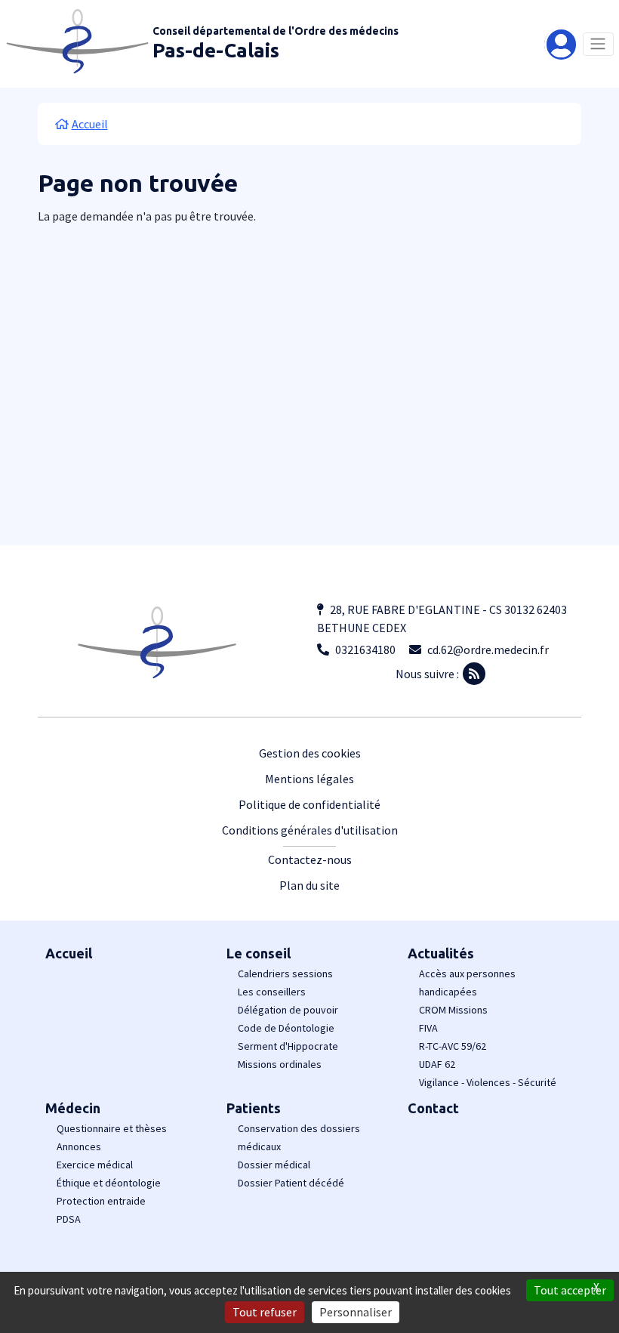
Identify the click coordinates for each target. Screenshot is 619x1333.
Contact (433, 1107)
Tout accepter (570, 1290)
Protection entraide (101, 1201)
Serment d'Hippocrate (288, 1046)
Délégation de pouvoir (288, 1010)
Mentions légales (309, 778)
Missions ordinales (280, 1064)
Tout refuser (265, 1311)
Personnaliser (355, 1311)
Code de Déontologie (286, 1028)
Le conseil (258, 953)
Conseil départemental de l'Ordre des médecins (275, 31)
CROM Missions (453, 1010)
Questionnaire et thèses (112, 1128)
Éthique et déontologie (109, 1183)
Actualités (441, 953)
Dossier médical (274, 1164)
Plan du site (309, 885)
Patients (253, 1107)
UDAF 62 (437, 1064)
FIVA (428, 1028)
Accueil (68, 953)
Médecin (72, 1107)
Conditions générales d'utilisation (310, 830)
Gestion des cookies (310, 753)
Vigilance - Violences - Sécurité (487, 1082)
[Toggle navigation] (598, 44)
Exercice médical (95, 1164)
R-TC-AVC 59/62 (452, 1046)
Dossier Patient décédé (291, 1183)
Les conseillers (272, 991)
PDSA (69, 1219)
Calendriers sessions (285, 973)
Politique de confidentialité (309, 804)
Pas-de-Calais (215, 50)
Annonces (79, 1146)
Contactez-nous (310, 859)
